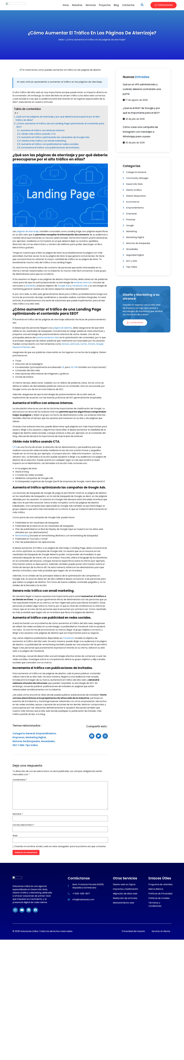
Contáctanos (136, 322)
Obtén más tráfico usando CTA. (38, 133)
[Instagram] (15, 910)
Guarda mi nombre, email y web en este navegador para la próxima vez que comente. (60, 846)
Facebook (68, 638)
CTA (15, 447)
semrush (74, 343)
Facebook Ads (79, 285)
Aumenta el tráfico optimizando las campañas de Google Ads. (55, 137)
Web (15, 836)
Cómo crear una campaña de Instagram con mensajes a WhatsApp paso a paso (140, 131)
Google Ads (64, 285)
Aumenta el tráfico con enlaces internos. (43, 130)
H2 (72, 367)
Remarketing (22, 535)
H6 (76, 367)
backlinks (31, 285)
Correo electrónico (23, 825)
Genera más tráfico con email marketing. (44, 140)
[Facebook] (35, 910)
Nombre (18, 814)
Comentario (20, 780)
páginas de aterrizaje (27, 231)
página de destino (62, 327)
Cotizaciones (165, 5)
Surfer (83, 343)
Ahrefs (91, 343)
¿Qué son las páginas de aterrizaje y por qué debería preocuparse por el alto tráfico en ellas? (58, 118)
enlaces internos (83, 282)
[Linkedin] (28, 910)
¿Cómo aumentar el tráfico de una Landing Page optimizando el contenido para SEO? (60, 125)
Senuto (65, 343)
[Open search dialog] (142, 5)
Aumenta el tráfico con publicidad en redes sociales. (50, 144)
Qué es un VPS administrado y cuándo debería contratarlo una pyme (142, 89)
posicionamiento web (47, 337)
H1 (63, 367)
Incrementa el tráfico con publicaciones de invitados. (50, 147)
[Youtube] (22, 910)
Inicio (61, 39)
